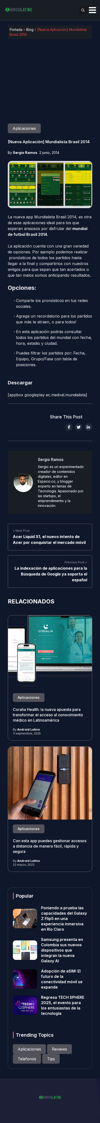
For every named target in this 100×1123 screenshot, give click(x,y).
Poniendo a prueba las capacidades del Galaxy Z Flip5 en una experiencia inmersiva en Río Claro (64, 918)
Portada (16, 29)
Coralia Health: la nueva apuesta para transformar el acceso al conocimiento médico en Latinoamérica (48, 715)
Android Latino (28, 729)
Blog (29, 29)
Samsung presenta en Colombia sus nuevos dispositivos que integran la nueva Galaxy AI (62, 950)
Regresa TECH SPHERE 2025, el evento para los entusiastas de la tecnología (62, 1005)
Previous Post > (76, 562)
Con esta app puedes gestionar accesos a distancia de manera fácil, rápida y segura (49, 846)
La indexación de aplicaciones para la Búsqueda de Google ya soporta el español (51, 574)
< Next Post (21, 530)
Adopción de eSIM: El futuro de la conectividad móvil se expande (62, 979)
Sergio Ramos (25, 152)
